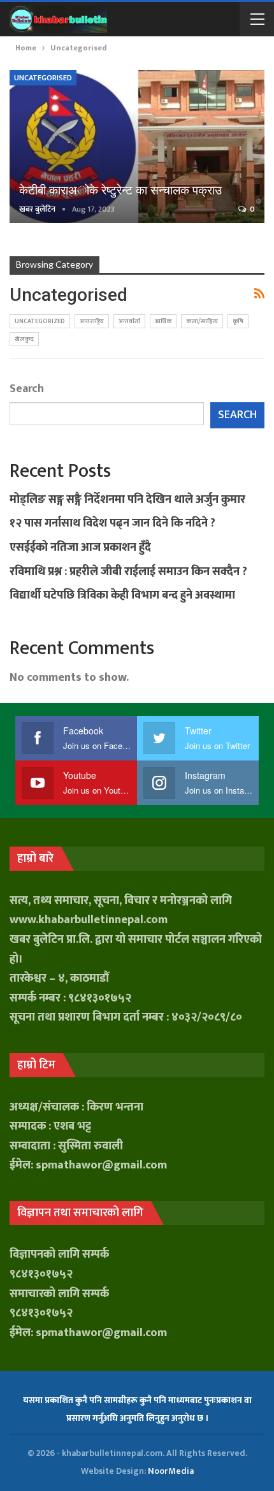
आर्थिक (163, 321)
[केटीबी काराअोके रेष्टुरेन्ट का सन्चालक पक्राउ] (137, 146)
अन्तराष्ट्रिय (92, 321)
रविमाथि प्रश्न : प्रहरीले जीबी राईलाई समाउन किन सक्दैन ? (128, 571)
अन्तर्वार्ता (129, 321)
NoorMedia (171, 1471)
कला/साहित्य (202, 321)
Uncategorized (40, 321)
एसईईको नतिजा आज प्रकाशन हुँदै (80, 547)
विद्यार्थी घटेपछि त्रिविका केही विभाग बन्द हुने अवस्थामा (122, 595)
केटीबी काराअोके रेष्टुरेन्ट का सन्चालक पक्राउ (120, 190)
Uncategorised (43, 77)
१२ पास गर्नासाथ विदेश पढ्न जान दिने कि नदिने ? (112, 523)
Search (27, 388)
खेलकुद (24, 339)
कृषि (238, 321)
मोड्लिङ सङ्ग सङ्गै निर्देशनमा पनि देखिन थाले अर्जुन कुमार (127, 499)
